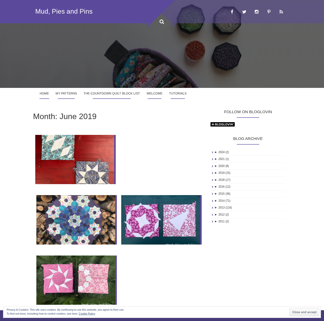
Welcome (154, 93)
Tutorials (177, 93)
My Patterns (66, 93)
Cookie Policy (87, 313)
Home (44, 93)
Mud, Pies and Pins (64, 11)
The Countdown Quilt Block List (112, 93)
